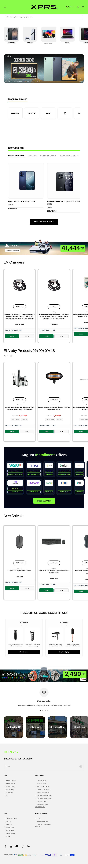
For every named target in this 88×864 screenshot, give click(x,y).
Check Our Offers (44, 501)
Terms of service (10, 833)
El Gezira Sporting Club (44, 789)
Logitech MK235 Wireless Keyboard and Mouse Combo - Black (54, 572)
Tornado (19, 405)
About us (8, 821)
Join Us (8, 836)
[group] (44, 247)
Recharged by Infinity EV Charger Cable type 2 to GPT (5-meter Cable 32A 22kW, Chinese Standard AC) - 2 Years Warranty (54, 317)
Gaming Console (10, 780)
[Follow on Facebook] (5, 846)
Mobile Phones (16, 155)
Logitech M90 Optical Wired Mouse (19, 571)
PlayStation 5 (48, 156)
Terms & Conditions (11, 818)
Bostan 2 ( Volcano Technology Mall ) (41, 805)
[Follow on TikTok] (22, 846)
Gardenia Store (41, 783)
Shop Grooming (24, 652)
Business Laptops (11, 786)
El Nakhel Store (41, 780)
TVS (7, 795)
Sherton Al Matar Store (43, 792)
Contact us (9, 824)
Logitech (19, 568)
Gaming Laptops (10, 783)
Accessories (9, 792)
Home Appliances (68, 156)
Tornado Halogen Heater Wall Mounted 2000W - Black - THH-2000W (54, 408)
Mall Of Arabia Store (43, 786)
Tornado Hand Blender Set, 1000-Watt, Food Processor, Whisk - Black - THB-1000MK (19, 408)
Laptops (32, 156)
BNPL (27, 336)
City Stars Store (41, 801)
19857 (38, 818)
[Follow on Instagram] (11, 846)
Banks (12, 336)
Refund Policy (10, 830)
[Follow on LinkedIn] (28, 846)
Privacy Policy (10, 827)
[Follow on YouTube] (16, 846)
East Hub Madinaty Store (44, 795)
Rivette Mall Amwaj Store (44, 798)
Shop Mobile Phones (44, 222)
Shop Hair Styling (64, 652)
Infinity (19, 312)
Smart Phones (10, 789)
